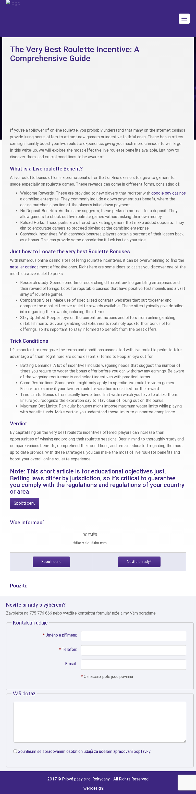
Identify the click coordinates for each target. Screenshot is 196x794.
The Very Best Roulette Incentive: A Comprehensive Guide (74, 53)
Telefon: (68, 649)
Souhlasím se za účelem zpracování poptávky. (84, 751)
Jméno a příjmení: (60, 635)
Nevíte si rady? (139, 561)
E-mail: (71, 663)
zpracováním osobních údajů (68, 751)
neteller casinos (24, 267)
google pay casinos (168, 193)
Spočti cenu (24, 503)
